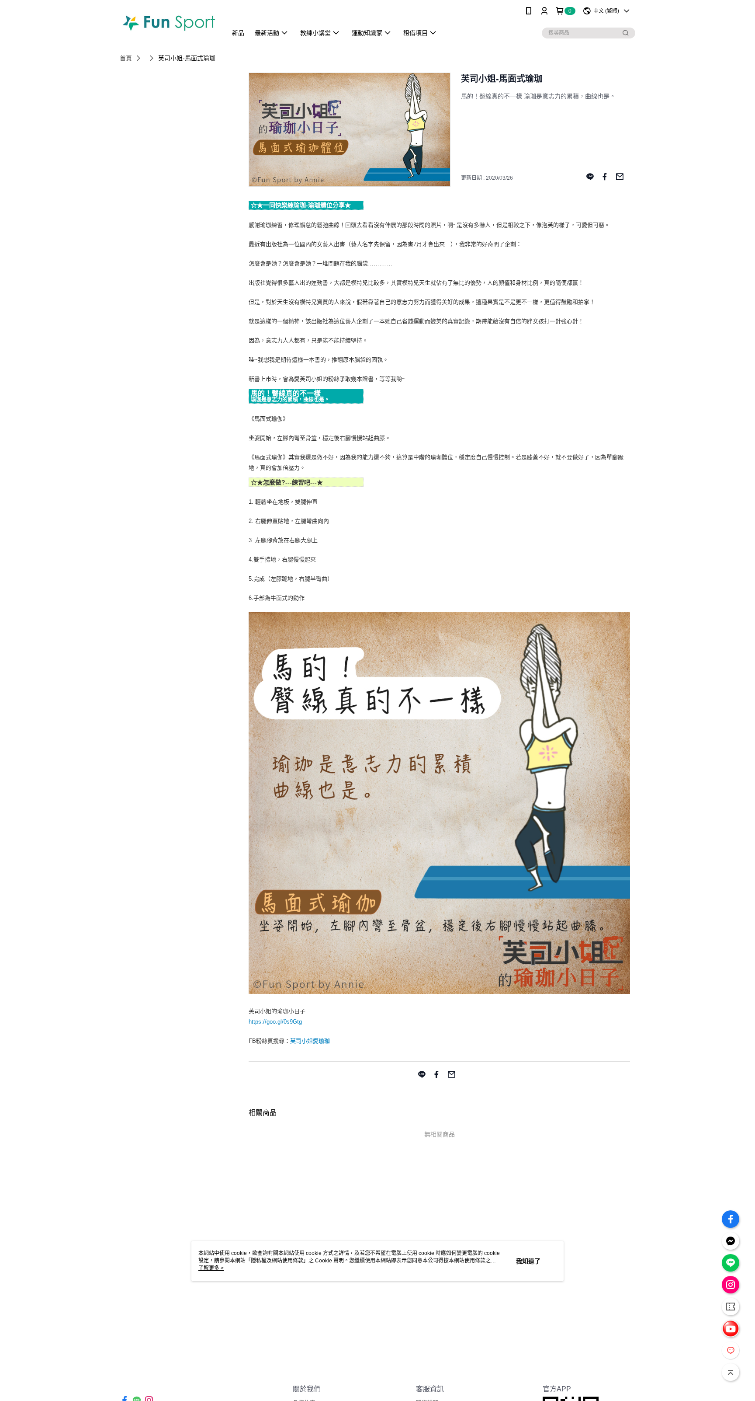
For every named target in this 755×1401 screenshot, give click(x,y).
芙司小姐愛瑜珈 (310, 1041)
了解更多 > (211, 1268)
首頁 (126, 58)
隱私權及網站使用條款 (277, 1261)
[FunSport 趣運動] (168, 23)
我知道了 (528, 1261)
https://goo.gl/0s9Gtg (275, 1021)
